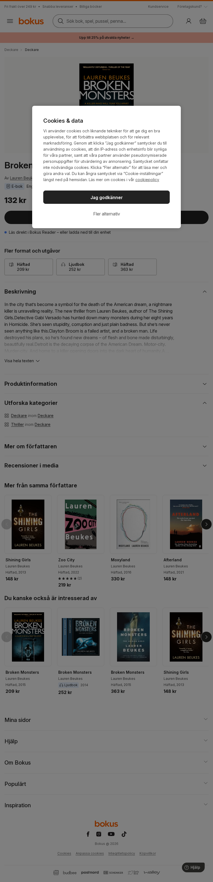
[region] (106, 167)
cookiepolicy (147, 179)
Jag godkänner (106, 197)
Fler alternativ (106, 214)
